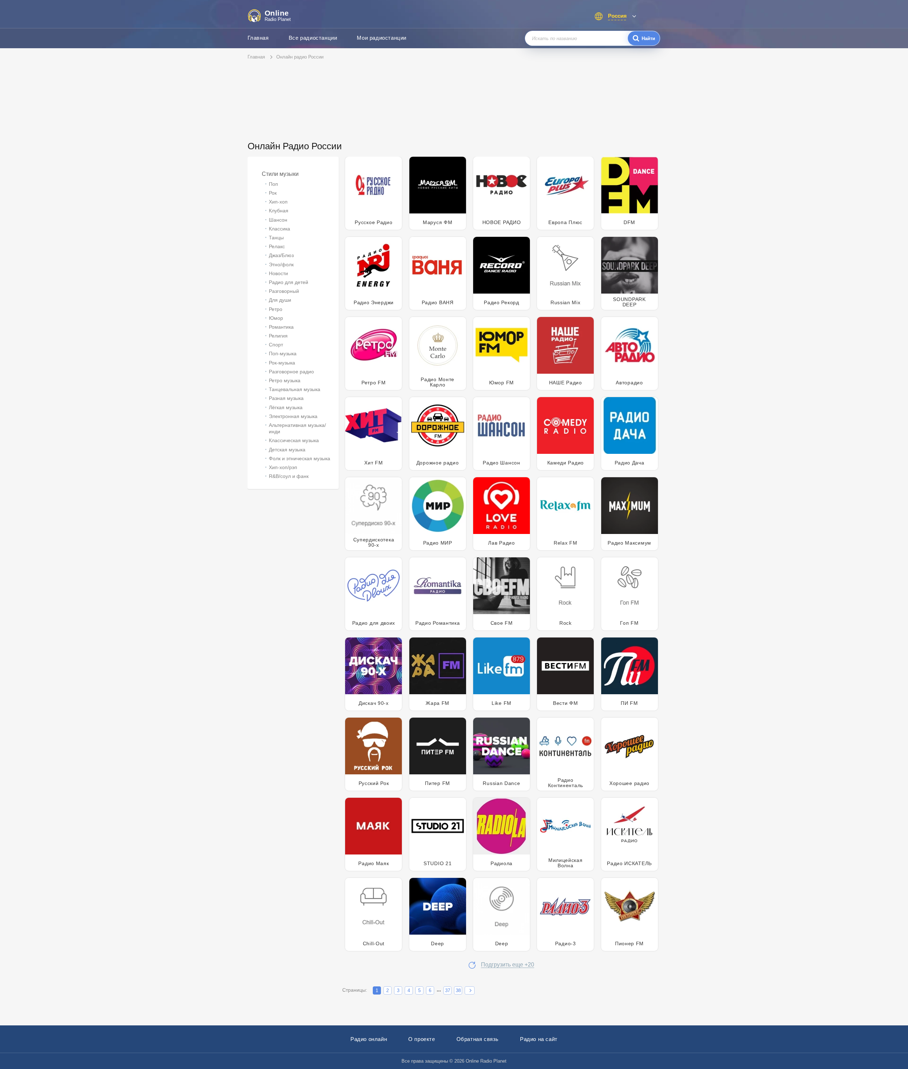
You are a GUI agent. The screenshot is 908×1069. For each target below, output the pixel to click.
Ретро (275, 309)
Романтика (281, 327)
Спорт (276, 344)
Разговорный (284, 291)
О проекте (421, 1039)
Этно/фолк (281, 264)
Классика (279, 229)
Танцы (276, 237)
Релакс (277, 246)
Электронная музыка (293, 416)
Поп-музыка (283, 353)
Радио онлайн (368, 1039)
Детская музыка (287, 449)
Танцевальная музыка (294, 389)
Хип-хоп (278, 202)
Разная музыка (286, 398)
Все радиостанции (313, 38)
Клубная (278, 210)
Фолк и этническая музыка (299, 458)
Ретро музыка (284, 380)
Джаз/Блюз (281, 255)
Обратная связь (477, 1039)
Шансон (278, 220)
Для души (280, 300)
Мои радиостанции (381, 38)
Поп (273, 184)
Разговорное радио (291, 371)
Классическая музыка (294, 440)
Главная (258, 38)
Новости (278, 273)
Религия (278, 336)
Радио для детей (288, 282)
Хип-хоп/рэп (283, 467)
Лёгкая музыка (286, 407)
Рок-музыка (282, 363)
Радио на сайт (539, 1039)
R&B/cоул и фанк (289, 476)
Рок (273, 193)
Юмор (276, 318)
